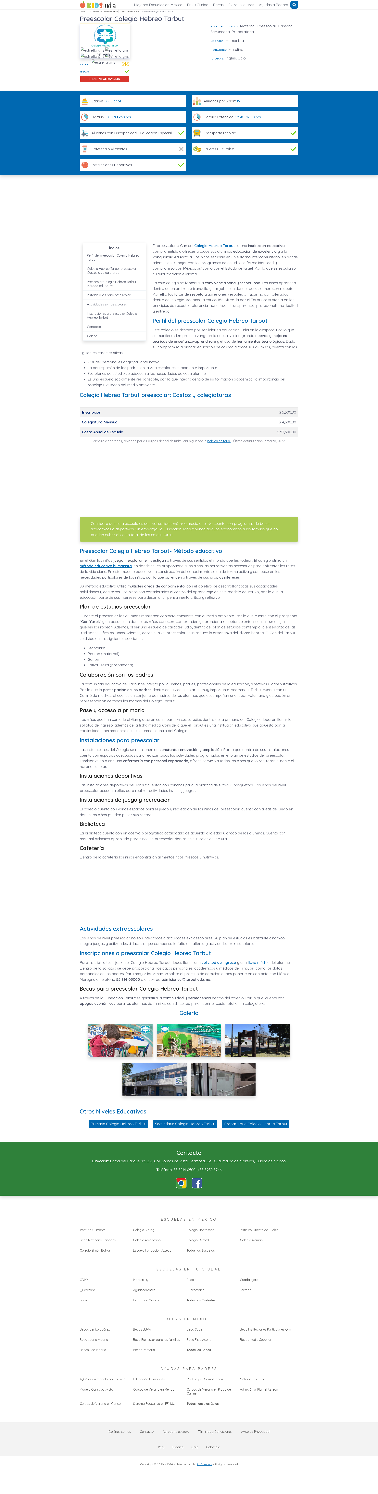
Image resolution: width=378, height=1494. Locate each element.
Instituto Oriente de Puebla (259, 1230)
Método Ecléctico (252, 1379)
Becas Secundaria (93, 1350)
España (177, 1447)
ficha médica (259, 962)
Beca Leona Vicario (94, 1340)
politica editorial (219, 441)
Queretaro (87, 1290)
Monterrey (140, 1280)
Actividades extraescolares (107, 304)
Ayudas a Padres (273, 4)
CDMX (84, 1280)
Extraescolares (241, 4)
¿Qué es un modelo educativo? (102, 1379)
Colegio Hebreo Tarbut (130, 11)
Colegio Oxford (198, 1240)
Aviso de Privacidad (255, 1432)
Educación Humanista (149, 1379)
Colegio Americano (147, 1240)
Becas (218, 4)
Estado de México (146, 1300)
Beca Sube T (196, 1329)
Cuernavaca (196, 1290)
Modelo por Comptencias (205, 1379)
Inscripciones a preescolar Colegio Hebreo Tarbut (112, 315)
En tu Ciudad (197, 4)
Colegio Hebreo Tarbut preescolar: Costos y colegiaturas (112, 271)
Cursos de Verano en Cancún (101, 1404)
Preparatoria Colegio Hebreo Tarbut (255, 1123)
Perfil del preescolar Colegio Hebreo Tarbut (113, 257)
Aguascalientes (144, 1290)
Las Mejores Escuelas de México (103, 11)
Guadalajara (249, 1280)
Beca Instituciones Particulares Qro (265, 1329)
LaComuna (204, 1464)
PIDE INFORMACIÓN (104, 79)
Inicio (83, 11)
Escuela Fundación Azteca (152, 1250)
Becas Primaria (144, 1350)
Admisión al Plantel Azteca (259, 1389)
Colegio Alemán (251, 1240)
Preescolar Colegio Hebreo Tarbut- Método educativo (112, 284)
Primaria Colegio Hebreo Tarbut (118, 1123)
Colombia (213, 1447)
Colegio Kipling (143, 1230)
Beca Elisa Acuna (199, 1340)
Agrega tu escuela (176, 1432)
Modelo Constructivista (96, 1389)
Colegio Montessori (200, 1230)
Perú (161, 1447)
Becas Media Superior (255, 1340)
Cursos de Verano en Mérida (153, 1389)
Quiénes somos (119, 1432)
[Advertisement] (170, 50)
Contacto (94, 327)
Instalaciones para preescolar (109, 295)
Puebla (191, 1280)
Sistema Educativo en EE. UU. (154, 1404)
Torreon (245, 1290)
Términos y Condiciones (215, 1432)
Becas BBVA (142, 1329)
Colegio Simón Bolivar (95, 1250)
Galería (92, 336)
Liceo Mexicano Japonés (98, 1240)
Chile (194, 1447)
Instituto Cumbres (93, 1230)
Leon (83, 1300)
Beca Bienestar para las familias (156, 1340)
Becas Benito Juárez (95, 1329)
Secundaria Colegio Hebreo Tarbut (185, 1123)
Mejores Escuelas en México (158, 4)
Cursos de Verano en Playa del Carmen (209, 1391)
